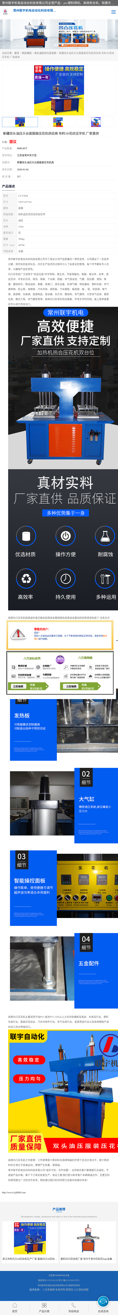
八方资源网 (48, 1289)
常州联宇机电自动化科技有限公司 (53, 1285)
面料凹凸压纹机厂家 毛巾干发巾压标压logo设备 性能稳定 (33, 1259)
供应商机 (27, 53)
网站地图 (83, 1289)
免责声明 (60, 1289)
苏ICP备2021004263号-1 (69, 1280)
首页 (16, 53)
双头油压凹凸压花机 (45, 53)
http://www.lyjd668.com (14, 1192)
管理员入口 (72, 1289)
